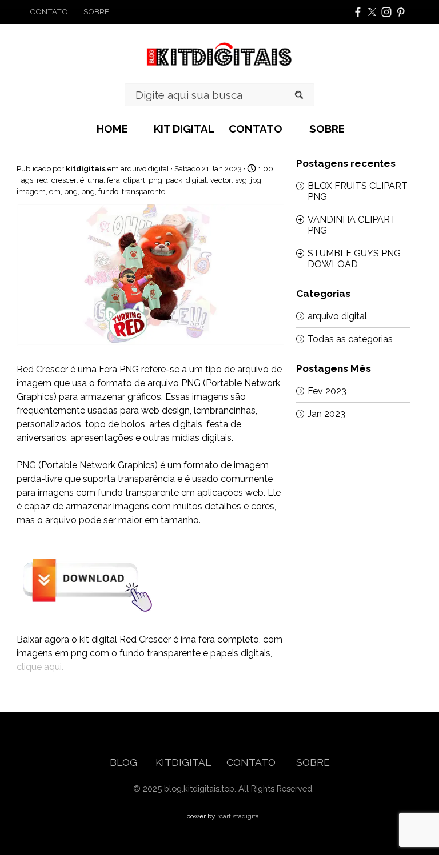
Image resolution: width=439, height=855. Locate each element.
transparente (143, 191)
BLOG (124, 762)
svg (241, 179)
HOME (112, 128)
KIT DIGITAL (184, 128)
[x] (372, 12)
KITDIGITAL (182, 762)
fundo (108, 191)
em (55, 191)
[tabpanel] (69, 11)
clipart (134, 179)
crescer (64, 179)
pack (174, 179)
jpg (255, 179)
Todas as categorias (350, 339)
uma (95, 179)
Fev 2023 (327, 391)
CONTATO (255, 128)
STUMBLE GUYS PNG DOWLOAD (354, 259)
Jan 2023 (326, 413)
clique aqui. (40, 666)
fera (113, 179)
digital (196, 179)
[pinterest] (400, 12)
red (42, 179)
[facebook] (358, 12)
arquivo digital (337, 316)
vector (221, 179)
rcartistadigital (239, 816)
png (155, 179)
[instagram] (386, 12)
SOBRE (327, 128)
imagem (31, 191)
